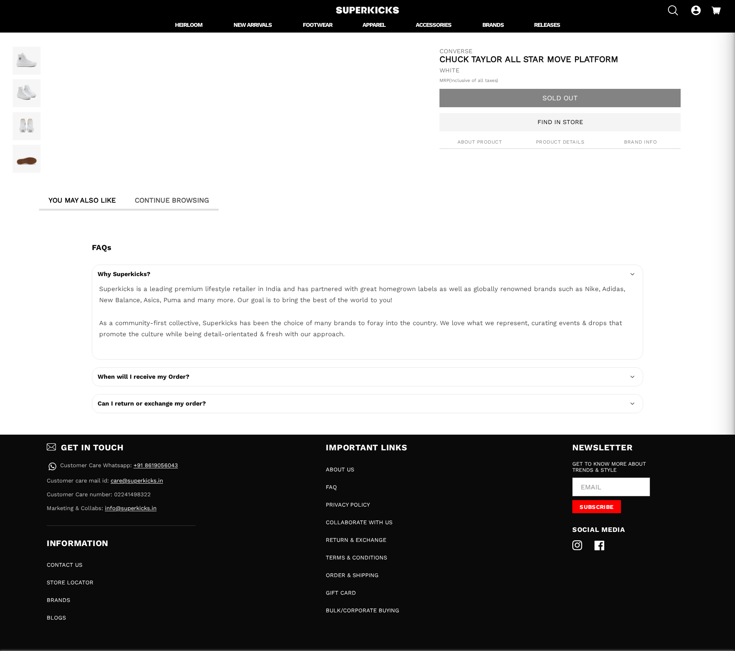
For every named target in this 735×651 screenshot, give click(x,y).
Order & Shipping (352, 575)
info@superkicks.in (131, 508)
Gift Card (341, 592)
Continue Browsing (172, 200)
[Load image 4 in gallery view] (26, 158)
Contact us (64, 564)
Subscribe (596, 507)
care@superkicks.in (137, 480)
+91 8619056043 (156, 465)
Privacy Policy (348, 504)
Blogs (56, 617)
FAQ (331, 487)
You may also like (82, 200)
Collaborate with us (359, 522)
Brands (58, 600)
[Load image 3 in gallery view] (26, 126)
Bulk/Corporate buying (362, 610)
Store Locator (70, 582)
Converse (455, 51)
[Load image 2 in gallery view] (26, 93)
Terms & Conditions (356, 557)
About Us (340, 469)
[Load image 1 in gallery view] (26, 60)
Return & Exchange (356, 540)
